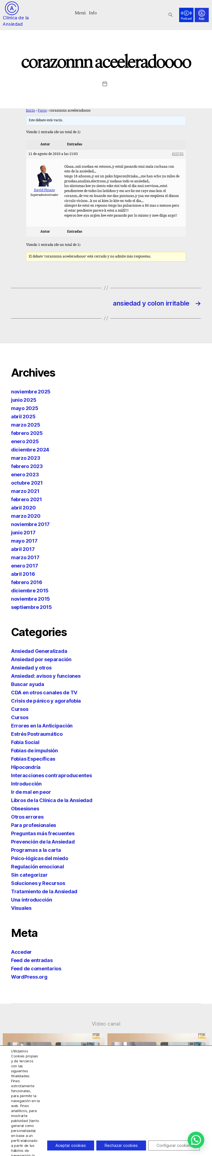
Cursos (19, 709)
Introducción (26, 784)
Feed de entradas (32, 960)
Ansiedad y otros (31, 668)
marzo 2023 (25, 458)
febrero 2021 (26, 499)
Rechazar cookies (121, 1145)
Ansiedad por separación (41, 659)
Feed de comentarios (36, 968)
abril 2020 (23, 508)
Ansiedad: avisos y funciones (45, 676)
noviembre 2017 (30, 524)
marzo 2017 (25, 557)
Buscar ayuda (27, 684)
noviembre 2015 (30, 599)
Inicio (30, 111)
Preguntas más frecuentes (43, 833)
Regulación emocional (37, 866)
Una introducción (31, 900)
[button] (80, 12)
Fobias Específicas (33, 759)
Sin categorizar (29, 875)
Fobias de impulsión (34, 750)
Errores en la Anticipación (42, 726)
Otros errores (27, 817)
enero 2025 (25, 441)
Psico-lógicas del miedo (39, 858)
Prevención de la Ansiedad (43, 842)
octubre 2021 (27, 483)
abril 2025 (23, 416)
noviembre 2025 (31, 392)
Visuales (21, 908)
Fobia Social (25, 742)
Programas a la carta (36, 850)
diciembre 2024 (30, 450)
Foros (42, 111)
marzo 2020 (25, 516)
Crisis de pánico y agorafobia (46, 701)
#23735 (178, 154)
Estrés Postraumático (37, 734)
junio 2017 (23, 532)
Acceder (21, 952)
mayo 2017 (24, 541)
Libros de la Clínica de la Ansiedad (51, 800)
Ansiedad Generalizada (39, 651)
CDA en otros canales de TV (44, 692)
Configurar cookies (174, 1145)
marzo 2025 (25, 425)
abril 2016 (23, 574)
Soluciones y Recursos (38, 883)
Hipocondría (26, 767)
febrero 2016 (26, 582)
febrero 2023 (27, 466)
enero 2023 (25, 474)
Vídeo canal (106, 1023)
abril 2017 (23, 549)
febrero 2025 (27, 433)
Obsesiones (25, 808)
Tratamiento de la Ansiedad (44, 891)
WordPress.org (29, 977)
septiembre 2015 (31, 607)
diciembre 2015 (30, 590)
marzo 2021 (25, 491)
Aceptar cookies (70, 1145)
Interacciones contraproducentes (51, 775)
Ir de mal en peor (31, 792)
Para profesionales (33, 825)
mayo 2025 (24, 408)
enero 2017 (24, 566)
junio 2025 (23, 400)
